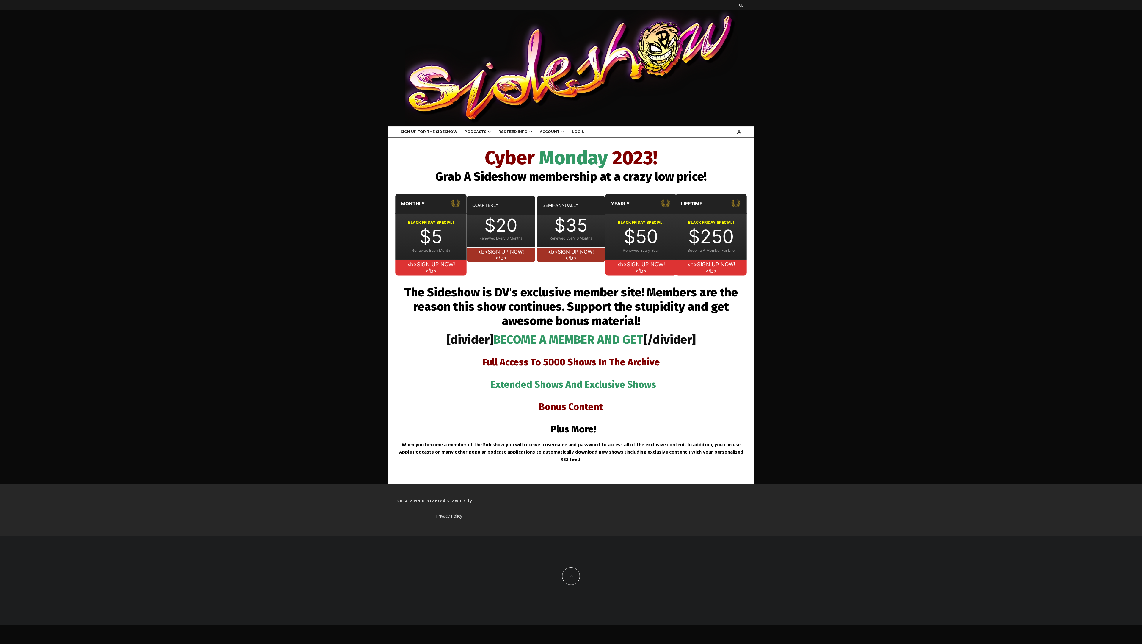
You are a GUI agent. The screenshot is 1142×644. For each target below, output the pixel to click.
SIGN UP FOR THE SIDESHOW (429, 131)
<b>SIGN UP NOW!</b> (431, 267)
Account (550, 131)
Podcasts (475, 131)
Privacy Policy (449, 516)
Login (578, 131)
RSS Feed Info (513, 131)
